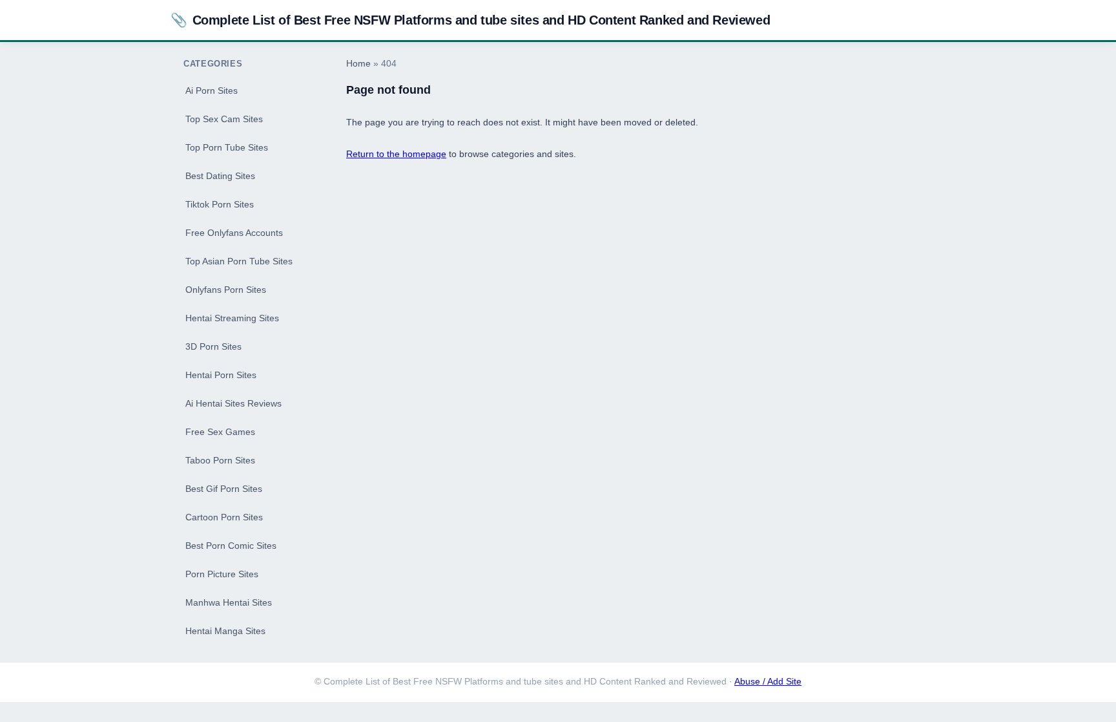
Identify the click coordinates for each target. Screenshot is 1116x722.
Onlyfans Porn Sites (225, 289)
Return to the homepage (396, 154)
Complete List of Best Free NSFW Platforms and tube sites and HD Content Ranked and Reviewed (470, 19)
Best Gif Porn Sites (223, 488)
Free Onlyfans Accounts (234, 233)
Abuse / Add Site (767, 681)
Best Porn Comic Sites (230, 545)
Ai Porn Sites (211, 90)
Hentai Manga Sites (225, 631)
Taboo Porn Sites (220, 460)
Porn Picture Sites (221, 574)
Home (358, 64)
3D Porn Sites (213, 346)
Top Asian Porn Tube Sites (239, 261)
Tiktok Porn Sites (219, 204)
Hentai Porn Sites (220, 375)
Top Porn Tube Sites (226, 147)
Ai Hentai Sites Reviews (233, 403)
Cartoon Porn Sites (224, 517)
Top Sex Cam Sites (224, 119)
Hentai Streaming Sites (232, 318)
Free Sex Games (220, 432)
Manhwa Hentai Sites (228, 602)
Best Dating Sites (220, 176)
